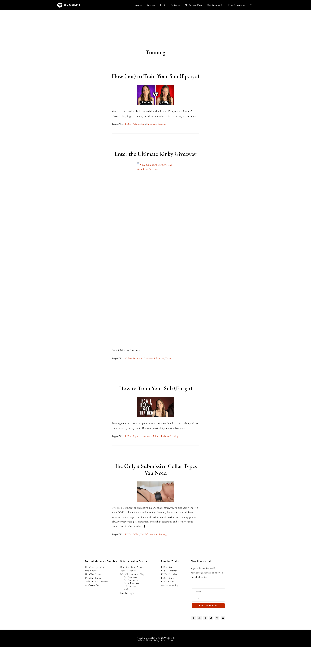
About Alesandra (128, 570)
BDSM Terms (167, 577)
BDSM (128, 123)
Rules (155, 436)
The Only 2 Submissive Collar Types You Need (155, 470)
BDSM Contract (169, 570)
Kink (126, 589)
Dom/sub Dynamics (94, 567)
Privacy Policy (153, 640)
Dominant (138, 358)
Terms (163, 640)
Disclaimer (141, 640)
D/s (142, 534)
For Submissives (131, 583)
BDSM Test (166, 567)
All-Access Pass (92, 585)
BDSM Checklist (169, 574)
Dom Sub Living (68, 5)
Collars (128, 358)
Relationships (139, 123)
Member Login (127, 593)
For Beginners (130, 577)
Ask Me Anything (169, 585)
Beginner (137, 436)
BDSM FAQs (167, 581)
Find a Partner (91, 570)
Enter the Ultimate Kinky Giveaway (155, 153)
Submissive (151, 123)
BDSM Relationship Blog (132, 574)
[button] (251, 5)
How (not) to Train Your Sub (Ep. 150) (155, 76)
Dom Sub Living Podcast (132, 567)
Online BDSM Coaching (96, 581)
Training (162, 123)
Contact (171, 640)
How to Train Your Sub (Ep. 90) (155, 388)
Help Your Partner (93, 574)
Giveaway (148, 358)
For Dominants (131, 580)
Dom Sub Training (94, 577)
